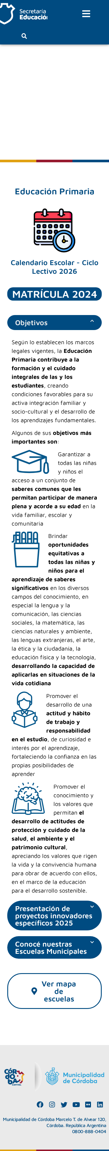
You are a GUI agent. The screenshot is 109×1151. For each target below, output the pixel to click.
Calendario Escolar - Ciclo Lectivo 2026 (55, 266)
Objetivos (31, 322)
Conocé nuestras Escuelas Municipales (51, 947)
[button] (86, 13)
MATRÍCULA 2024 (54, 294)
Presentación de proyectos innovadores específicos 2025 (53, 915)
